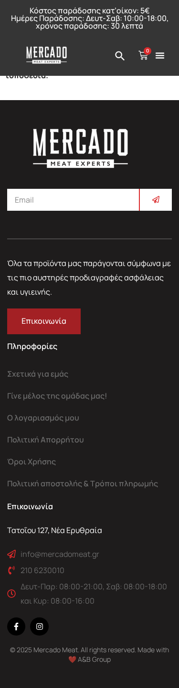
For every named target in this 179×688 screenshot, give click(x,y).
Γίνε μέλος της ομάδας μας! (57, 395)
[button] (160, 55)
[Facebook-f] (16, 626)
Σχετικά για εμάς (37, 374)
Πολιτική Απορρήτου (45, 439)
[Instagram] (39, 626)
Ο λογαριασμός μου (43, 417)
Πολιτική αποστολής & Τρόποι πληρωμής (82, 483)
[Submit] (155, 200)
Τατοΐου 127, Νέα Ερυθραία (54, 530)
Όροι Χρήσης (31, 461)
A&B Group (94, 659)
